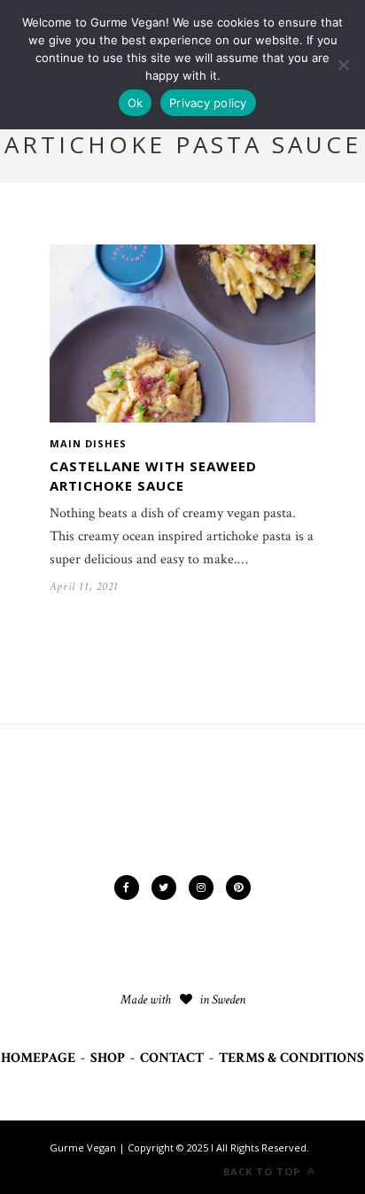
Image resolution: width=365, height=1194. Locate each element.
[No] (343, 65)
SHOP (107, 1058)
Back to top (263, 1171)
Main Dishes (88, 443)
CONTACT (172, 1058)
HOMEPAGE (38, 1058)
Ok (136, 103)
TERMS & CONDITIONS (291, 1058)
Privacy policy (208, 103)
